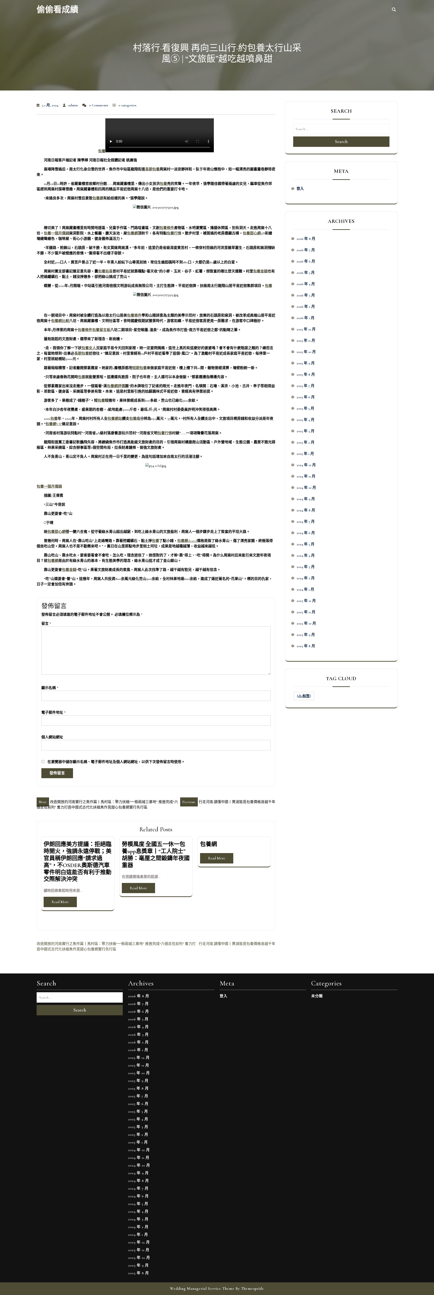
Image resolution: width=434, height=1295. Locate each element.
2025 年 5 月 (305, 408)
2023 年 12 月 (306, 601)
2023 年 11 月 (306, 612)
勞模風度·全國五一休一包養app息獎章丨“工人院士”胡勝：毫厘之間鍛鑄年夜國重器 (156, 854)
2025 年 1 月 (305, 453)
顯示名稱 (49, 688)
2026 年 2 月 (306, 306)
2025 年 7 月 (305, 386)
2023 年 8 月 (306, 646)
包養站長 (105, 271)
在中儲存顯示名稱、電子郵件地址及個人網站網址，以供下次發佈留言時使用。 (116, 762)
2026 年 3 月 (306, 295)
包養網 (97, 198)
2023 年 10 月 (306, 623)
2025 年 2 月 (305, 442)
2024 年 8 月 (306, 510)
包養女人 (89, 348)
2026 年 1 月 (305, 318)
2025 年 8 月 (306, 374)
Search (341, 141)
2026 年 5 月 (306, 272)
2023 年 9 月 (306, 634)
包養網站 (115, 418)
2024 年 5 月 (305, 544)
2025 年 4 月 (305, 419)
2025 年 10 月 (306, 352)
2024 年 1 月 (305, 589)
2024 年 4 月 (306, 555)
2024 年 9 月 (306, 499)
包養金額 (260, 271)
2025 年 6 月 (306, 397)
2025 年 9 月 (306, 363)
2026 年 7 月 (306, 250)
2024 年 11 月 (306, 476)
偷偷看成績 (57, 10)
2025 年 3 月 (305, 431)
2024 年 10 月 (306, 487)
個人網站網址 (52, 737)
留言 (46, 623)
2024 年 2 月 (306, 578)
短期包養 (139, 368)
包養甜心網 (252, 233)
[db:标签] (304, 696)
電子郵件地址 (53, 712)
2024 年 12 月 (306, 465)
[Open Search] (394, 10)
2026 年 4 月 (306, 284)
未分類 (317, 996)
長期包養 (152, 169)
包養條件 (167, 228)
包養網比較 (60, 321)
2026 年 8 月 (306, 238)
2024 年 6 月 (306, 533)
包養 (101, 151)
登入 (300, 188)
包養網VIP (53, 424)
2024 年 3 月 (306, 567)
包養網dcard (187, 541)
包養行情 (174, 233)
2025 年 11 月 (306, 340)
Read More (60, 901)
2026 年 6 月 (306, 261)
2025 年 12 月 (306, 329)
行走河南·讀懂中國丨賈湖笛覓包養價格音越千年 (237, 944)
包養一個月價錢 (56, 233)
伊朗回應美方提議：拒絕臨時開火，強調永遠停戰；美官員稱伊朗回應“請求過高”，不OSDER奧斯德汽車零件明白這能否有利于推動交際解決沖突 (77, 861)
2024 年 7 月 (306, 521)
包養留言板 (101, 330)
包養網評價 (116, 386)
